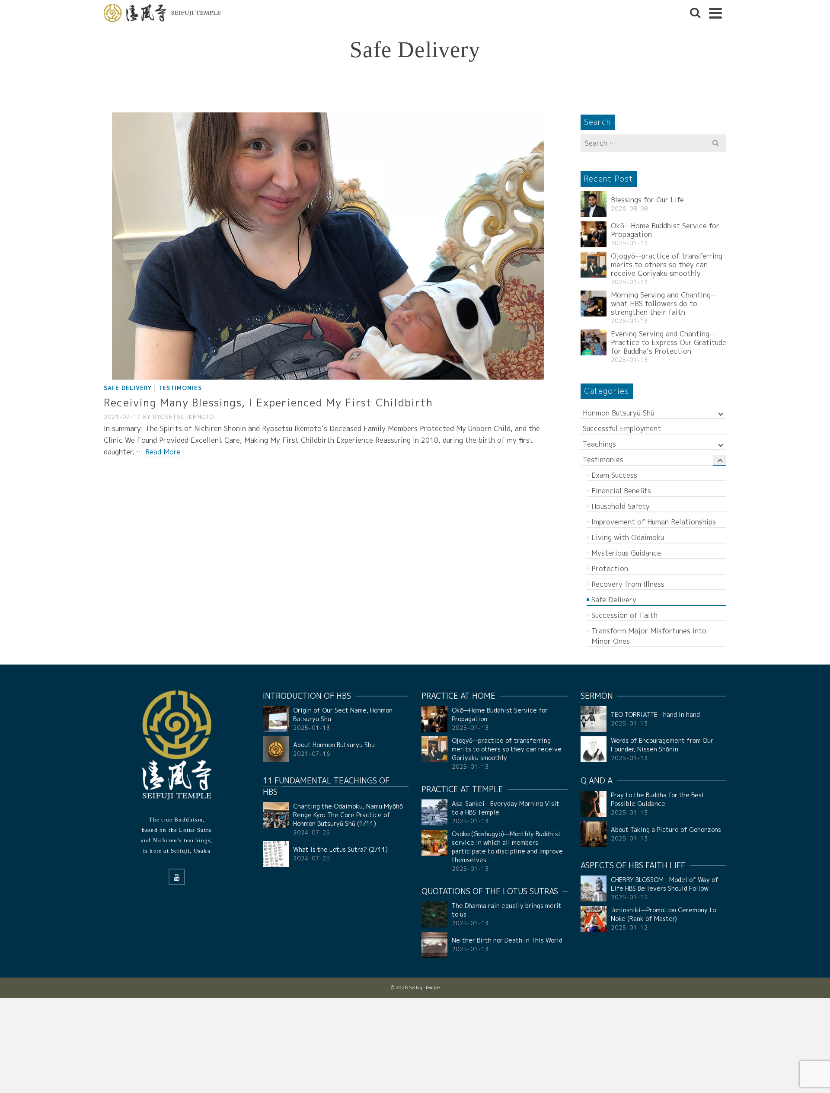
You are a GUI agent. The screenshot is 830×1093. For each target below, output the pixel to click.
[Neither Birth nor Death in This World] (434, 945)
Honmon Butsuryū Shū (618, 413)
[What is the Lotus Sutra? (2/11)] (276, 854)
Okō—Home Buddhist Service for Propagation (665, 230)
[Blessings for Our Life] (594, 204)
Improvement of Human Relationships (653, 522)
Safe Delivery (128, 388)
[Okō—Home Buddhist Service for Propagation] (594, 234)
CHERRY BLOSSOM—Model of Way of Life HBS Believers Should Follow (664, 884)
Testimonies (180, 388)
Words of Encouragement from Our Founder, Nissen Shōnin (662, 744)
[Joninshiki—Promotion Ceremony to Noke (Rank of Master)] (594, 919)
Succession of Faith (624, 615)
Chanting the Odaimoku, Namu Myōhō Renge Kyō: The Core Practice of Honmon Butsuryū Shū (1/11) (348, 815)
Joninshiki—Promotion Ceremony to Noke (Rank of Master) (663, 914)
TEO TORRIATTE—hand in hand (655, 714)
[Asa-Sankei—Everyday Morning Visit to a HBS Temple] (434, 812)
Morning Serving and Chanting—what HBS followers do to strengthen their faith (664, 303)
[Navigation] (715, 13)
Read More (163, 452)
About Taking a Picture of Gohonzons (666, 829)
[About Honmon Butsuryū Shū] (276, 749)
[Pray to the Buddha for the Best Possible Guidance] (594, 804)
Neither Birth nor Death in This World (507, 940)
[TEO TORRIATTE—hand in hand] (594, 719)
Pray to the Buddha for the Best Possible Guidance (658, 799)
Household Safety (620, 506)
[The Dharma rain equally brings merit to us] (434, 914)
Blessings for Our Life (647, 200)
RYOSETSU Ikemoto (183, 417)
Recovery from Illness (627, 584)
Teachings (599, 444)
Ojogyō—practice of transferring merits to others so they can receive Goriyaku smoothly (666, 264)
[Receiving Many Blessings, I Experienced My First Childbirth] (328, 245)
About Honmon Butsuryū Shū (334, 745)
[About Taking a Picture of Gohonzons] (594, 834)
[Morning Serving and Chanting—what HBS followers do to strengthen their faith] (594, 303)
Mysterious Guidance (626, 553)
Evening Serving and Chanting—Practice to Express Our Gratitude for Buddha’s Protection (668, 342)
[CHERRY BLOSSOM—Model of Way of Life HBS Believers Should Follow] (594, 888)
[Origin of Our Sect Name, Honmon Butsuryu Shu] (276, 719)
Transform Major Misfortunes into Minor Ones (648, 636)
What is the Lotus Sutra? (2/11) (340, 849)
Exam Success (614, 475)
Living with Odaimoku (627, 537)
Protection (609, 568)
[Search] (695, 13)
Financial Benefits (621, 490)
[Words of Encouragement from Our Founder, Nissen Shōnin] (594, 749)
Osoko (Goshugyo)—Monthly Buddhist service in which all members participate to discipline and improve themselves (507, 847)
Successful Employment (622, 428)
